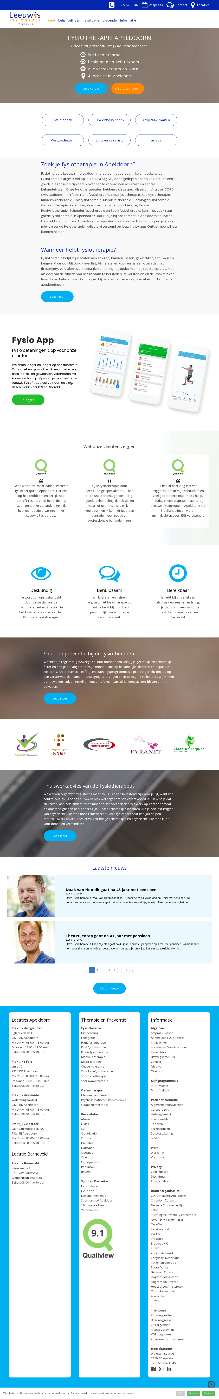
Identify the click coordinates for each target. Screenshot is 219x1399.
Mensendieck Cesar (94, 1095)
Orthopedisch (90, 1162)
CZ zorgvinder (160, 1325)
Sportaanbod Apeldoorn (97, 1200)
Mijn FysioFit (159, 1086)
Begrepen (208, 1393)
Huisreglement (161, 1114)
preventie (109, 20)
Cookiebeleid (160, 1172)
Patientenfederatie (163, 1263)
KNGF (154, 1210)
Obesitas (87, 1152)
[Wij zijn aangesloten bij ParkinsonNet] (99, 744)
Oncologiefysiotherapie (97, 1071)
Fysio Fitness (89, 1186)
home (50, 20)
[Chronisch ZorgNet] (188, 745)
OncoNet (157, 1224)
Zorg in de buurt (162, 1253)
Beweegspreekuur (163, 1057)
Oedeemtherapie (92, 1066)
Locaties (203, 5)
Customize (194, 1393)
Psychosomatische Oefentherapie (103, 1100)
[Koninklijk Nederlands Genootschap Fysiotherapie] (59, 744)
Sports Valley (160, 1267)
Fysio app (87, 1191)
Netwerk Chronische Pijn (167, 1205)
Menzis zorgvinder (163, 1330)
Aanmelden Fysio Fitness (167, 1038)
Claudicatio (89, 1133)
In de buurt (158, 1310)
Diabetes (87, 1143)
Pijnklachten (159, 1042)
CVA (83, 1129)
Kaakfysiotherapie (93, 1047)
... (121, 970)
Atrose (85, 1119)
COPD (85, 1124)
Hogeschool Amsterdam (167, 1286)
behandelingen (69, 20)
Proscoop (157, 1239)
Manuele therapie (93, 1057)
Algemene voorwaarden (167, 1105)
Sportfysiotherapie (93, 1076)
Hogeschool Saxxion (164, 1277)
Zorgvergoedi (160, 1315)
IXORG (155, 1138)
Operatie (87, 1157)
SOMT (155, 1301)
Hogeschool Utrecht (164, 1282)
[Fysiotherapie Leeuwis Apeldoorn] (25, 17)
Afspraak (156, 5)
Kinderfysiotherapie (94, 1052)
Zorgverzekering (162, 1133)
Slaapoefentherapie (94, 1105)
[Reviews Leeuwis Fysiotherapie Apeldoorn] (41, 467)
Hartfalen (87, 1148)
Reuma (86, 1172)
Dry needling (89, 1033)
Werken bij (158, 1152)
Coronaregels (160, 1109)
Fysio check (158, 1052)
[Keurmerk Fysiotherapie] (27, 744)
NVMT (163, 1219)
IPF (153, 1306)
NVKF (154, 1219)
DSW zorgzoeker (162, 1320)
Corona (86, 1138)
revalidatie (91, 20)
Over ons (157, 1071)
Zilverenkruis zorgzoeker (167, 1339)
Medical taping (91, 1062)
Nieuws (156, 1066)
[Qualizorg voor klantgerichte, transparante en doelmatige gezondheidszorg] (98, 1238)
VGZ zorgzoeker (161, 1334)
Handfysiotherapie (94, 1042)
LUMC (155, 1248)
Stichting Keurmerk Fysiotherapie (173, 1215)
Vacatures (157, 1157)
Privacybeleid (160, 1181)
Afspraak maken (162, 1033)
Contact (181, 5)
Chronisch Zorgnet (163, 1200)
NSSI (180, 1219)
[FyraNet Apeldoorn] (145, 744)
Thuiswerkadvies (92, 1205)
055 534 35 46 (127, 5)
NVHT (172, 1219)
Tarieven (157, 1124)
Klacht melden (160, 1119)
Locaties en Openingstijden (169, 1047)
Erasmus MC (159, 1243)
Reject (181, 1393)
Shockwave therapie (94, 1081)
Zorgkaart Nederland (165, 1258)
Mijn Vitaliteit (160, 1090)
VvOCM (156, 1234)
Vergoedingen (160, 1129)
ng (170, 1315)
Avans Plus (158, 1296)
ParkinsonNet (160, 1229)
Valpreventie (89, 1210)
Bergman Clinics (162, 1272)
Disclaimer (158, 1176)
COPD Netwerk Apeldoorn (168, 1196)
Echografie (88, 1038)
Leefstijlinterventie (93, 1196)
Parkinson (88, 1167)
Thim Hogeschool (163, 1291)
